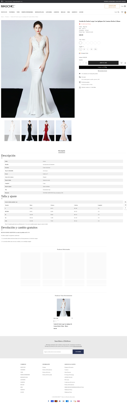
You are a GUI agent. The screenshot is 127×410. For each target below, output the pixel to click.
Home (2, 16)
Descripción (61, 151)
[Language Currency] (2, 1)
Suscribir (78, 351)
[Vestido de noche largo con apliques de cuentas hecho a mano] (63, 307)
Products (7, 16)
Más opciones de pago (102, 70)
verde (54, 321)
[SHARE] (124, 63)
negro (55, 321)
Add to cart (103, 62)
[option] (38, 69)
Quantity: (81, 59)
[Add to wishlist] (121, 63)
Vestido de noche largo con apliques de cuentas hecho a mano (63, 325)
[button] (1, 131)
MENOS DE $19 (112, 7)
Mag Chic (85, 26)
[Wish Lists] (122, 12)
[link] (30, 283)
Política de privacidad (77, 346)
